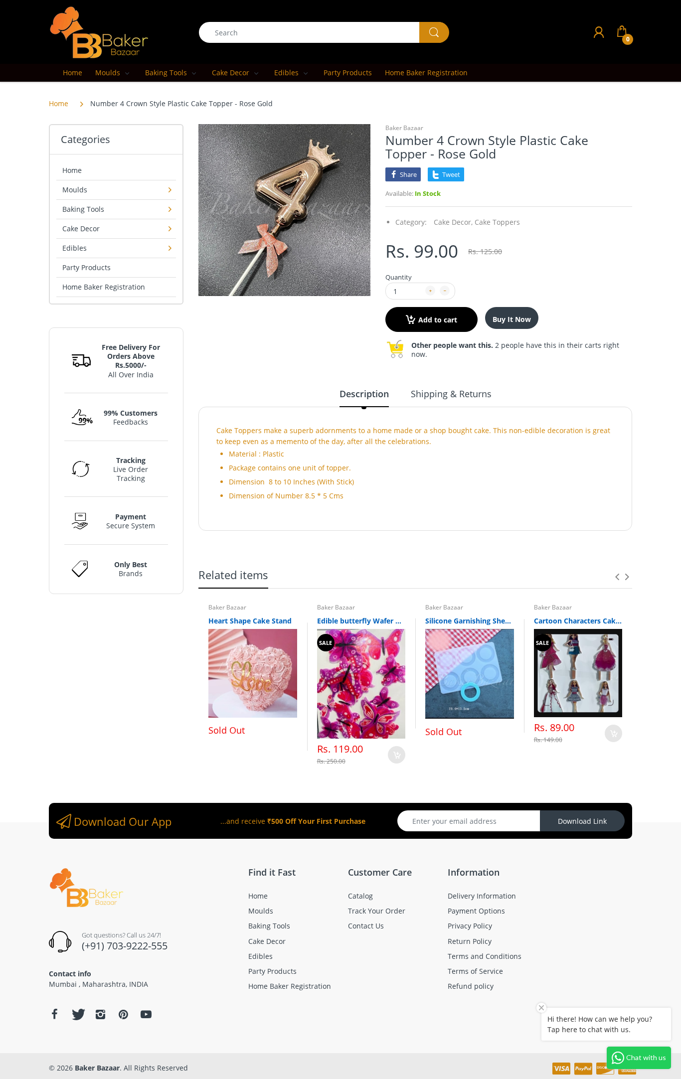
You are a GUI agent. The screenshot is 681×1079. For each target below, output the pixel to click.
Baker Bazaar (404, 128)
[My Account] (598, 32)
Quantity (398, 277)
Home (58, 103)
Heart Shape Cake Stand (250, 620)
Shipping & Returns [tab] (451, 394)
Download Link (582, 821)
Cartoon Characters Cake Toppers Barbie (578, 620)
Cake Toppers (497, 222)
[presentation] (617, 576)
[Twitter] (77, 1014)
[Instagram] (100, 1014)
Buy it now (512, 319)
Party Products (86, 267)
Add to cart (437, 319)
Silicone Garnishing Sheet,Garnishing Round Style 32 (469, 620)
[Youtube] (146, 1014)
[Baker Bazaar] (99, 31)
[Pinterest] (123, 1014)
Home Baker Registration (103, 287)
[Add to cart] (396, 755)
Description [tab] (364, 394)
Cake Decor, (453, 222)
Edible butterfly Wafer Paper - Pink (361, 620)
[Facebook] (54, 1014)
